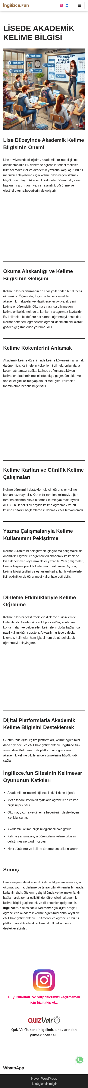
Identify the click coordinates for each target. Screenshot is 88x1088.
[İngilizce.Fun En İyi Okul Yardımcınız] (16, 5)
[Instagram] (61, 5)
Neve (35, 1078)
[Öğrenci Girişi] (66, 5)
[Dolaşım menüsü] (80, 5)
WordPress (49, 1078)
